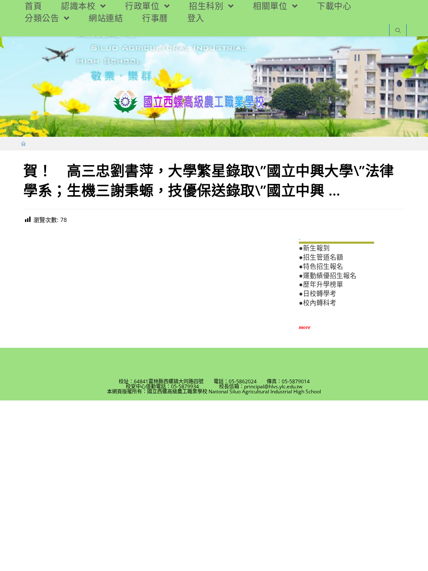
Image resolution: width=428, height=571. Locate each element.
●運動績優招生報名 (328, 275)
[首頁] (23, 144)
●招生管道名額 (321, 257)
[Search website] (398, 31)
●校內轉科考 (317, 302)
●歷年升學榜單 (321, 284)
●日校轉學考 (317, 293)
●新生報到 (314, 248)
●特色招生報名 (321, 266)
